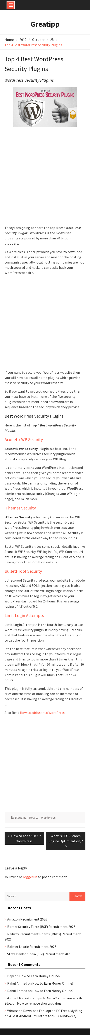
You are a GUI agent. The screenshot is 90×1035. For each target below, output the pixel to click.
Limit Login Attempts (24, 615)
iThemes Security (20, 508)
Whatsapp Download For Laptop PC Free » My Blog (44, 1010)
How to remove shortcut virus (39, 1003)
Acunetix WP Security (24, 439)
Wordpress (48, 817)
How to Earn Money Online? (40, 976)
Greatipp (45, 24)
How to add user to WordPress (42, 712)
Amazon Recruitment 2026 (27, 919)
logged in (30, 877)
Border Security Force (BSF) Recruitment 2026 (41, 926)
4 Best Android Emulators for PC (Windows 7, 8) (44, 1016)
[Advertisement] (45, 178)
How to (33, 817)
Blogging (21, 817)
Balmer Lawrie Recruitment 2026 (31, 946)
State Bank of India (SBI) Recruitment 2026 (39, 954)
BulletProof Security (23, 571)
